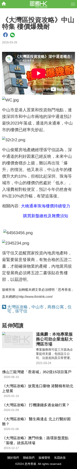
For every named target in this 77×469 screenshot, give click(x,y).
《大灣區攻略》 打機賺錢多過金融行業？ (36, 405)
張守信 (21, 311)
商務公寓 (55, 307)
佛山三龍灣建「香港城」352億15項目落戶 (36, 372)
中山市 (37, 307)
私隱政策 (60, 457)
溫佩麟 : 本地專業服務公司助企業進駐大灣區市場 (54, 339)
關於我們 (13, 457)
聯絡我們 (28, 457)
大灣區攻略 (17, 307)
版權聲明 (44, 457)
